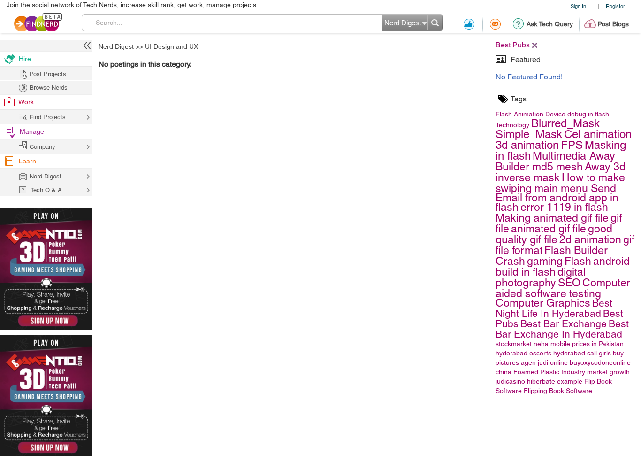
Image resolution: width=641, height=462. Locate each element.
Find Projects (48, 117)
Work (26, 102)
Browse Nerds (49, 87)
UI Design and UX (171, 46)
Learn (27, 161)
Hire (25, 58)
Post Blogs (613, 24)
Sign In (578, 6)
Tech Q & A (46, 189)
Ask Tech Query (550, 24)
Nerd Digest (116, 46)
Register (615, 6)
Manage (32, 131)
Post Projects (48, 73)
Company (42, 146)
